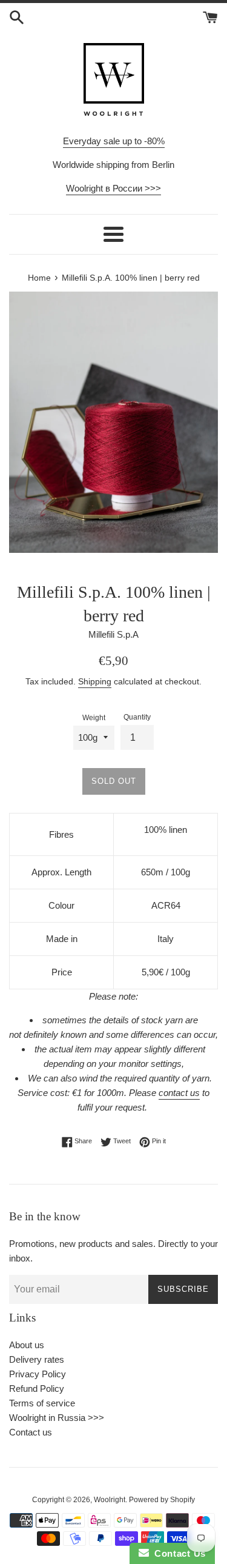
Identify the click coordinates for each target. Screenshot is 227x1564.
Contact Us (177, 1553)
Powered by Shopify (162, 1499)
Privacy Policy (37, 1374)
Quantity (137, 717)
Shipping (94, 681)
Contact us (30, 1432)
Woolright (109, 1499)
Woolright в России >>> (113, 188)
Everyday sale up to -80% (114, 141)
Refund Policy (36, 1388)
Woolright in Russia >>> (56, 1417)
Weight (93, 717)
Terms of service (42, 1403)
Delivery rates (36, 1359)
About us (26, 1345)
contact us (179, 1093)
